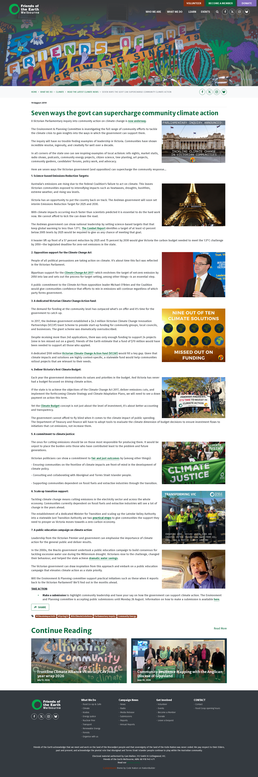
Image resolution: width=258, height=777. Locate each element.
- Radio (122, 708)
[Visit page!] (225, 12)
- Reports (123, 720)
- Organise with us (89, 736)
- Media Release (126, 712)
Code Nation (132, 768)
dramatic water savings (103, 558)
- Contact (198, 704)
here (216, 599)
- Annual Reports (127, 724)
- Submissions (125, 716)
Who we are (153, 11)
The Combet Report (93, 228)
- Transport (86, 724)
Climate (60, 92)
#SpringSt (63, 616)
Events (205, 11)
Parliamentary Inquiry (105, 616)
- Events (160, 708)
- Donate (160, 716)
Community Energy (127, 616)
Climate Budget (50, 405)
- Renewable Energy (90, 728)
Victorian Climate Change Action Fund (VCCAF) (90, 353)
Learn (192, 11)
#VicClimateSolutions (81, 616)
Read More (220, 628)
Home (34, 92)
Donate (247, 3)
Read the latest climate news (83, 92)
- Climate (85, 708)
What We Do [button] (176, 11)
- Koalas (85, 712)
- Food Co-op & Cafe (91, 704)
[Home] (24, 9)
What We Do (46, 92)
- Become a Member (166, 712)
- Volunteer (161, 704)
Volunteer (193, 3)
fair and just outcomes (105, 458)
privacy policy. (133, 762)
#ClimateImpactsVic (46, 616)
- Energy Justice (88, 716)
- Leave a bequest (164, 720)
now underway (137, 121)
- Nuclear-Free (88, 720)
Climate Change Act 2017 (78, 272)
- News (122, 704)
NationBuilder (148, 768)
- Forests (85, 732)
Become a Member (221, 3)
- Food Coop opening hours (207, 708)
